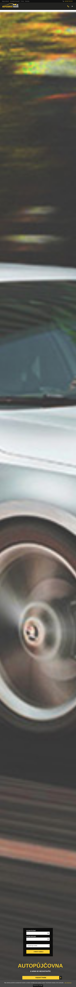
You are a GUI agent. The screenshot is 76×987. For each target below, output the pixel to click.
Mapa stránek (5, 1)
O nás (22, 1)
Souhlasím (38, 985)
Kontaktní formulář (14, 1)
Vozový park (40, 977)
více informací (68, 983)
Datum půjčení (30, 930)
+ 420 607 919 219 (68, 1)
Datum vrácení (31, 936)
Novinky (27, 1)
